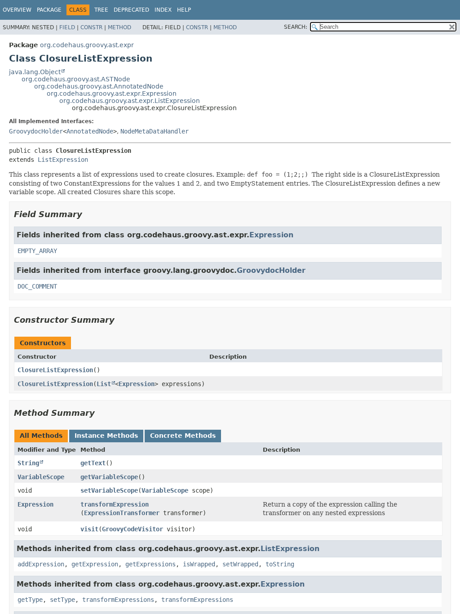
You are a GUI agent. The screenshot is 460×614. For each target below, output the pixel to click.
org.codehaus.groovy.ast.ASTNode (76, 79)
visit (89, 529)
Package (49, 10)
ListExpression (63, 159)
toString (279, 564)
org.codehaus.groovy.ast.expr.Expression (112, 93)
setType (62, 599)
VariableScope (41, 477)
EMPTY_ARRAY (37, 250)
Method (119, 27)
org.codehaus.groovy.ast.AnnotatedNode (99, 86)
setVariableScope (109, 490)
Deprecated (131, 10)
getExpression (94, 564)
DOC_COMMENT (37, 286)
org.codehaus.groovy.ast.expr (87, 45)
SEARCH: (295, 27)
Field (67, 27)
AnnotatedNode (89, 131)
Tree (101, 10)
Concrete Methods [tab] (183, 435)
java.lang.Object (35, 72)
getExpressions (150, 564)
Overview (17, 10)
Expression (271, 235)
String (28, 463)
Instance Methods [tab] (106, 435)
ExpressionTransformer (121, 512)
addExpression (41, 564)
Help (184, 10)
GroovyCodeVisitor (132, 529)
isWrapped (199, 564)
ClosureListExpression (55, 370)
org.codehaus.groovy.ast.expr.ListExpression (129, 100)
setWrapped (240, 564)
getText (93, 463)
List (104, 383)
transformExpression (114, 504)
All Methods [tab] (41, 435)
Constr (91, 27)
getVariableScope (109, 477)
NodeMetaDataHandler (154, 131)
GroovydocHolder (36, 131)
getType (30, 599)
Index (163, 10)
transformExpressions (118, 599)
